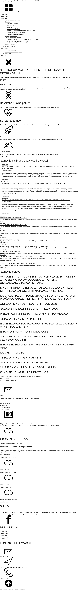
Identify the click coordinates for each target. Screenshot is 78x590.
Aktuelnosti (5, 16)
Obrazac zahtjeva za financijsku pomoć (17, 41)
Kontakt (4, 55)
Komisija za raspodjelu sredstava (14, 37)
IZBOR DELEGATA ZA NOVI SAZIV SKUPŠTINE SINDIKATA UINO (18, 263)
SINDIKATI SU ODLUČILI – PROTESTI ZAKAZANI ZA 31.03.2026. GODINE (21, 256)
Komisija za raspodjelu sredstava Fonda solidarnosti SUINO (23, 39)
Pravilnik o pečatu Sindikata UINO (16, 34)
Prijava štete (8, 53)
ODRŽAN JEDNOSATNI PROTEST (10, 239)
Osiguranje (5, 48)
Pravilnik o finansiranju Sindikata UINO (17, 32)
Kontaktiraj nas (4, 502)
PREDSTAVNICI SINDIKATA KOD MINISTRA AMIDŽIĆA (15, 232)
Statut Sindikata (11, 25)
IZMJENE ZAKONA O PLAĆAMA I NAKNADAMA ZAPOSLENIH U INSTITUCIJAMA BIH (24, 246)
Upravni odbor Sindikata (13, 29)
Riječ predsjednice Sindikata (12, 20)
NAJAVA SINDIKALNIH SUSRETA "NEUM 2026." (13, 225)
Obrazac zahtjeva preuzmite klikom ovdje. (11, 443)
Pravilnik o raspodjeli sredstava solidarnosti (18, 43)
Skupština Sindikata (12, 23)
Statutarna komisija (10, 44)
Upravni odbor (8, 27)
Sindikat (4, 18)
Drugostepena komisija (11, 36)
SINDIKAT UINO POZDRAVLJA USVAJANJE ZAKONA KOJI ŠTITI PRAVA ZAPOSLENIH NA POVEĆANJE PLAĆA (34, 183)
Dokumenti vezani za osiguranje (13, 52)
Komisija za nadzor (10, 46)
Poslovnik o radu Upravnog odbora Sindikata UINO (21, 30)
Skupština (7, 22)
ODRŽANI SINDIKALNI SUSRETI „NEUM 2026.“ (13, 218)
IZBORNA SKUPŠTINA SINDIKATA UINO (11, 251)
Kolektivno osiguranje (10, 50)
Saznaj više (3, 79)
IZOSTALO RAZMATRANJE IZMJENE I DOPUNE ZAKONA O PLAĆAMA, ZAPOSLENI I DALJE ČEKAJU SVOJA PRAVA (36, 200)
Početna (4, 14)
